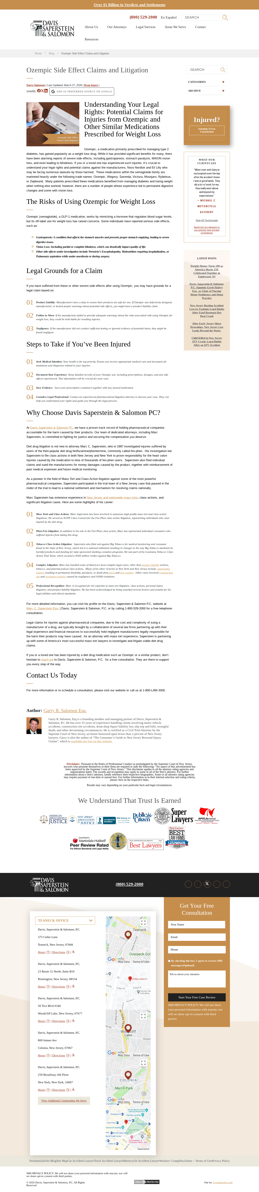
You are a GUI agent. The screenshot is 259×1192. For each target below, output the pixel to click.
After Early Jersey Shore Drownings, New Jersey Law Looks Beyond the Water (206, 327)
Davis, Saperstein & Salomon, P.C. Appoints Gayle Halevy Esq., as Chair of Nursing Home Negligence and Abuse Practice (207, 291)
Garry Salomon (35, 85)
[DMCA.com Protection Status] (147, 1181)
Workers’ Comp (169, 1161)
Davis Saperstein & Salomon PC (51, 427)
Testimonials (37, 1161)
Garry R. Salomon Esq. (65, 710)
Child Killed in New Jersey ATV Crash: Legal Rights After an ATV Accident (207, 341)
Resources (92, 39)
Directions (58, 952)
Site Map (61, 1161)
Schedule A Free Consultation (206, 130)
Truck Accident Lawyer (108, 1161)
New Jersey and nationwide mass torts (112, 497)
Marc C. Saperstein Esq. (42, 608)
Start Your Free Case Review (196, 997)
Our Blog (50, 1161)
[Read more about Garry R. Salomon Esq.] (34, 719)
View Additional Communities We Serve (64, 1100)
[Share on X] (42, 91)
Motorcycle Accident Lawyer (141, 1161)
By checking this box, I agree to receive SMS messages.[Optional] (196, 963)
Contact (200, 27)
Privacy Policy (221, 1161)
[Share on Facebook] (39, 91)
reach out (47, 659)
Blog (51, 53)
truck (111, 572)
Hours (41, 952)
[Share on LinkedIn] (46, 91)
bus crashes (126, 572)
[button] (206, 82)
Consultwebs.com (223, 1182)
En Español (169, 17)
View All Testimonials (207, 220)
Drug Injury (91, 85)
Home (38, 53)
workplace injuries (55, 576)
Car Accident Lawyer (80, 1161)
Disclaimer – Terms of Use (195, 1161)
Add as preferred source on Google (84, 91)
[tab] (206, 82)
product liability (150, 565)
